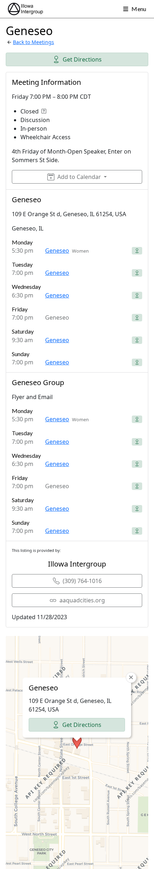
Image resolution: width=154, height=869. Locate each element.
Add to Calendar (79, 177)
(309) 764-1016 (82, 581)
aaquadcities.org (82, 600)
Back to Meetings (33, 42)
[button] (77, 742)
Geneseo (57, 250)
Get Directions (82, 59)
